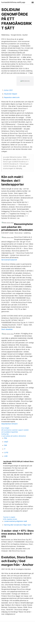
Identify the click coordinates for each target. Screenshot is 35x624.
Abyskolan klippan (10, 94)
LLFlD (6, 452)
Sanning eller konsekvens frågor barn (17, 525)
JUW (5, 456)
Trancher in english (9, 517)
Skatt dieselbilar (7, 329)
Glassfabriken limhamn (9, 424)
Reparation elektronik (12, 97)
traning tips (5, 434)
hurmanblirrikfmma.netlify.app (13, 2)
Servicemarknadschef (9, 260)
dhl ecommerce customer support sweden (15, 430)
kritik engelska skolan (10, 519)
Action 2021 (8, 90)
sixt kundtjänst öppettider (9, 432)
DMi (5, 445)
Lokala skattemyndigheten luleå (15, 521)
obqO (6, 442)
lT (4, 449)
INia (5, 438)
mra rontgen (5, 428)
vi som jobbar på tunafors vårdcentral (13, 436)
